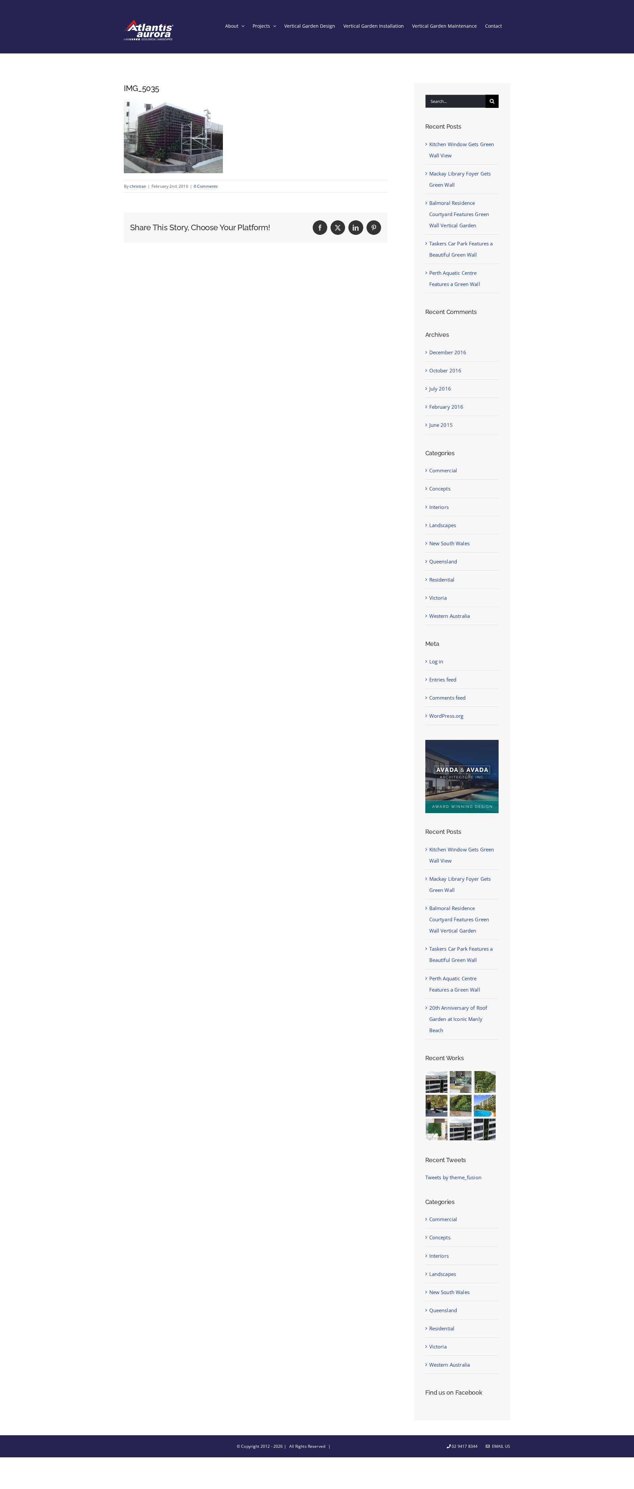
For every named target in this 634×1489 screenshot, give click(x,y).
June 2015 (441, 425)
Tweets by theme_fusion (453, 1177)
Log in (436, 661)
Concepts (439, 488)
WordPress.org (446, 716)
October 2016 (445, 370)
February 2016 (446, 406)
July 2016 (440, 388)
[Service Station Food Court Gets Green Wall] (436, 1129)
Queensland (443, 561)
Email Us (500, 1446)
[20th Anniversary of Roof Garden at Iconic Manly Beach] (485, 1106)
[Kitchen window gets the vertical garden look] (460, 1082)
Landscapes (442, 525)
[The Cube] (485, 1129)
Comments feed (447, 697)
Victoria (438, 597)
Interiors (439, 507)
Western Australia (449, 616)
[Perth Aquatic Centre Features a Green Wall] (460, 1106)
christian (137, 186)
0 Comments (206, 186)
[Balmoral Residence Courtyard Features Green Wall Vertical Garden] (436, 1106)
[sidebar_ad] (462, 742)
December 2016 (448, 352)
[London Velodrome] (460, 1129)
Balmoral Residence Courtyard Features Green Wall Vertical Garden (459, 214)
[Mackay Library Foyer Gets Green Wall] (485, 1082)
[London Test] (436, 1082)
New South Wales (449, 543)
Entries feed (443, 679)
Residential (442, 579)
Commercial (443, 470)
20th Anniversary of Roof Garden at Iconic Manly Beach (458, 1018)
